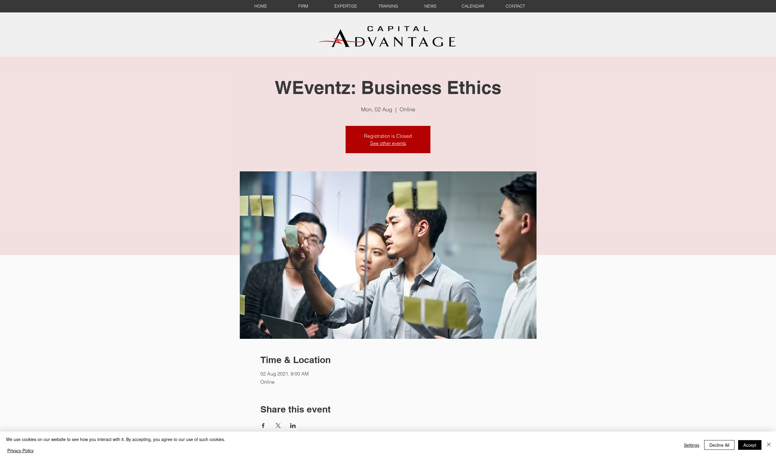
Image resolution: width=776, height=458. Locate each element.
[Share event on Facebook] (263, 425)
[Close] (768, 444)
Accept (749, 445)
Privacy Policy (20, 450)
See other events (388, 143)
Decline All (719, 445)
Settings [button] (691, 445)
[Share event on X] (278, 425)
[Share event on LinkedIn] (293, 425)
